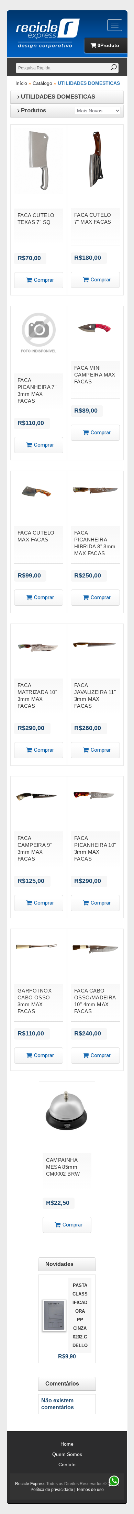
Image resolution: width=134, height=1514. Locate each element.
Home (67, 1444)
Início (21, 83)
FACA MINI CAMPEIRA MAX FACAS (94, 374)
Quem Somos (67, 1454)
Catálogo (42, 83)
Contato (67, 1464)
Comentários (62, 1384)
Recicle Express (30, 1483)
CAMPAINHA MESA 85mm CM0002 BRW (63, 1167)
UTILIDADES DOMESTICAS (89, 83)
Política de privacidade (52, 1489)
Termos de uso (90, 1489)
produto (108, 45)
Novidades (59, 1264)
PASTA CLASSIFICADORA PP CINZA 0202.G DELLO (80, 1315)
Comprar (44, 280)
